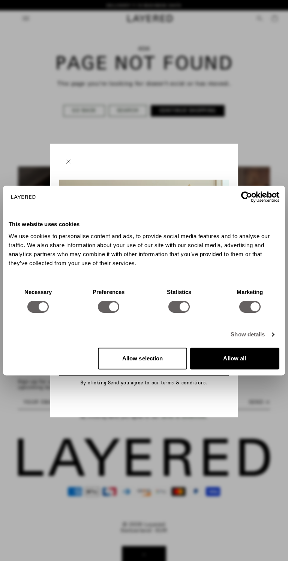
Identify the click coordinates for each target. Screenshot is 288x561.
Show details (248, 334)
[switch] (108, 307)
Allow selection (142, 358)
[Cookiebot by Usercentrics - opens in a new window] (246, 196)
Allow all (234, 358)
